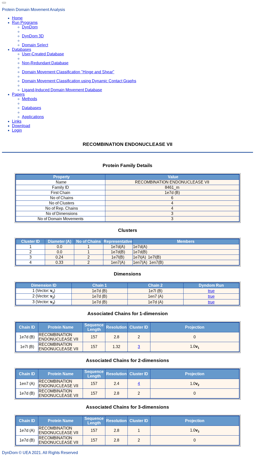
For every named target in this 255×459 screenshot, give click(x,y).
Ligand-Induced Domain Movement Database (62, 90)
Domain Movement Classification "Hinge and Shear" (68, 72)
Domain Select (35, 45)
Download (21, 126)
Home (17, 18)
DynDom (30, 27)
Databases (31, 108)
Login (17, 130)
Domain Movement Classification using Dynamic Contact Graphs (79, 81)
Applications (33, 117)
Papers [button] (18, 94)
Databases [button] (21, 49)
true (211, 291)
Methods (29, 99)
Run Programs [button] (25, 22)
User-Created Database (43, 54)
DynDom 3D (33, 36)
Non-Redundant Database (45, 63)
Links (16, 121)
